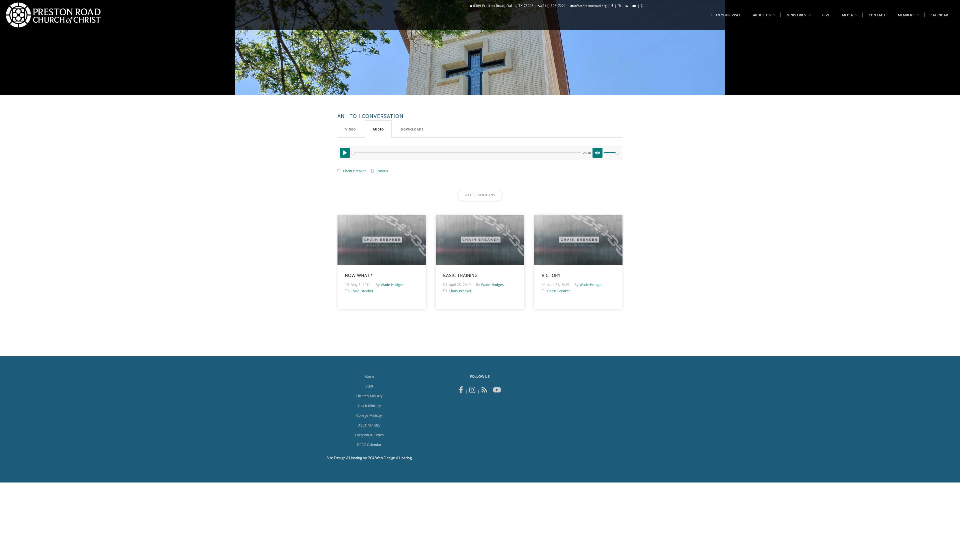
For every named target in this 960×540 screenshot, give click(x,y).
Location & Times (369, 434)
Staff (369, 386)
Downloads (412, 129)
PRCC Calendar (369, 444)
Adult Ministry (369, 425)
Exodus (382, 170)
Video (350, 129)
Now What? (358, 275)
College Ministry (369, 415)
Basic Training (460, 275)
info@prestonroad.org (590, 6)
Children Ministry (369, 396)
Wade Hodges (392, 284)
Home (369, 376)
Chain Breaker (354, 170)
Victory (551, 275)
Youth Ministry (369, 405)
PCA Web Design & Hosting (390, 458)
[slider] (466, 152)
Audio (378, 129)
